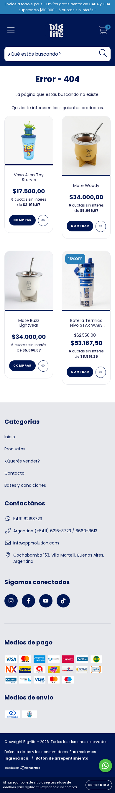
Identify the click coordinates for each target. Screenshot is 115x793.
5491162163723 (27, 519)
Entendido (98, 785)
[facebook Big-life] (28, 600)
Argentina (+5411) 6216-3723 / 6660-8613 (55, 531)
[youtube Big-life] (45, 600)
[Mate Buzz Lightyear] (43, 366)
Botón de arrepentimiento (61, 758)
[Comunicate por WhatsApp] (105, 765)
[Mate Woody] (101, 226)
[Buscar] (103, 53)
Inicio (9, 437)
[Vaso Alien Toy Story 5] (43, 220)
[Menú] (11, 31)
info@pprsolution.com (36, 543)
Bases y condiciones (25, 485)
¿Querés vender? (22, 461)
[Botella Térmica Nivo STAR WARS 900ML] (101, 372)
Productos (14, 449)
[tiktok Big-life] (63, 600)
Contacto (14, 473)
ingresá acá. (16, 758)
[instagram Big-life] (11, 600)
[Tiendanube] (22, 768)
